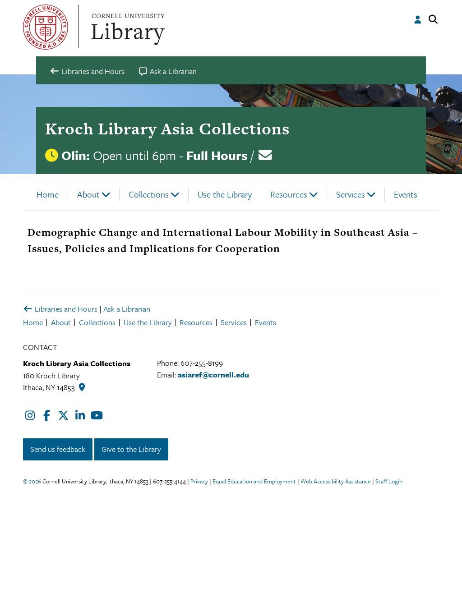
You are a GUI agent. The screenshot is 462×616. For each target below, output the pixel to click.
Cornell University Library (127, 27)
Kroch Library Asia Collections (167, 128)
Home (48, 194)
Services (350, 194)
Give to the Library (131, 449)
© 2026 (32, 481)
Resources (288, 194)
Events (405, 194)
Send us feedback (57, 449)
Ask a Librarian (126, 308)
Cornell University (45, 27)
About (88, 194)
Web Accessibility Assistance (335, 481)
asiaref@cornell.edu (213, 374)
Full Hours (217, 155)
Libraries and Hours (65, 308)
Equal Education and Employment (254, 481)
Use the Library (225, 194)
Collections (149, 194)
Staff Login (388, 481)
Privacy (199, 481)
